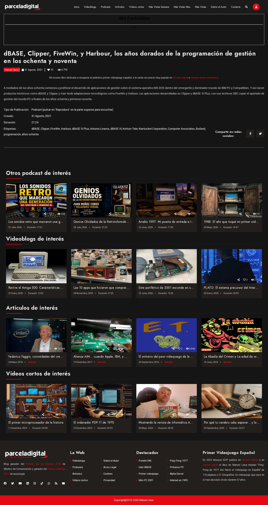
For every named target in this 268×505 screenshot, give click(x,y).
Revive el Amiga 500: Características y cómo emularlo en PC (50, 287)
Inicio (76, 7)
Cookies (107, 473)
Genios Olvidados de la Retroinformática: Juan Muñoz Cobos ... (117, 222)
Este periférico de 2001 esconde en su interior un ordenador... (182, 287)
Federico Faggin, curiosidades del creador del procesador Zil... (51, 356)
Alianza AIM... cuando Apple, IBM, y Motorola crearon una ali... (117, 356)
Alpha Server (177, 473)
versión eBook (250, 459)
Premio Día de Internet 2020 (43, 463)
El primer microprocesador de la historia (35, 422)
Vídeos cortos (136, 7)
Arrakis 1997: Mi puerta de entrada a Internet (170, 222)
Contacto (236, 7)
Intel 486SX (145, 467)
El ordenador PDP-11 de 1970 (94, 422)
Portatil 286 (145, 460)
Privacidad (109, 480)
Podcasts (105, 7)
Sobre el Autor (218, 7)
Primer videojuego (149, 473)
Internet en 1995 (179, 480)
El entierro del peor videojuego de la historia (169, 356)
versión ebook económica (205, 77)
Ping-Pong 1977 (179, 460)
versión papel (180, 77)
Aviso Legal (109, 467)
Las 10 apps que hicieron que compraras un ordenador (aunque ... (119, 287)
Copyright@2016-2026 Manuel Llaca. (134, 500)
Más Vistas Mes (182, 7)
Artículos (119, 7)
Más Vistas (200, 7)
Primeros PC (177, 467)
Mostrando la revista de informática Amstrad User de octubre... (182, 422)
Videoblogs (90, 7)
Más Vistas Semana (159, 7)
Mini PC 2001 (146, 480)
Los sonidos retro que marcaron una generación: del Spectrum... (52, 222)
